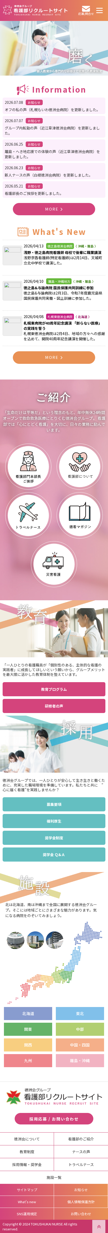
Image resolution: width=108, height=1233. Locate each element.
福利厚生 (54, 821)
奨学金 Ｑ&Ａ (54, 854)
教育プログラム (54, 689)
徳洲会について (27, 1138)
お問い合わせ (81, 1213)
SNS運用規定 (27, 1213)
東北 (80, 1013)
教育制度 (27, 1151)
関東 (28, 1029)
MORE (51, 209)
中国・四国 (80, 1045)
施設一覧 (54, 1177)
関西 (28, 1045)
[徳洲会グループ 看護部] (35, 12)
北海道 (28, 1013)
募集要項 (54, 804)
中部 (80, 1029)
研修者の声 (54, 706)
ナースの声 (81, 1151)
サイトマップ (27, 1189)
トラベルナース (81, 1164)
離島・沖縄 (80, 1060)
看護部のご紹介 (81, 1138)
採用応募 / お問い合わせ (54, 1119)
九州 (28, 1060)
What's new (27, 1201)
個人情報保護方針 (81, 1201)
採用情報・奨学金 (27, 1164)
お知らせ (81, 1189)
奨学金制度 (54, 837)
